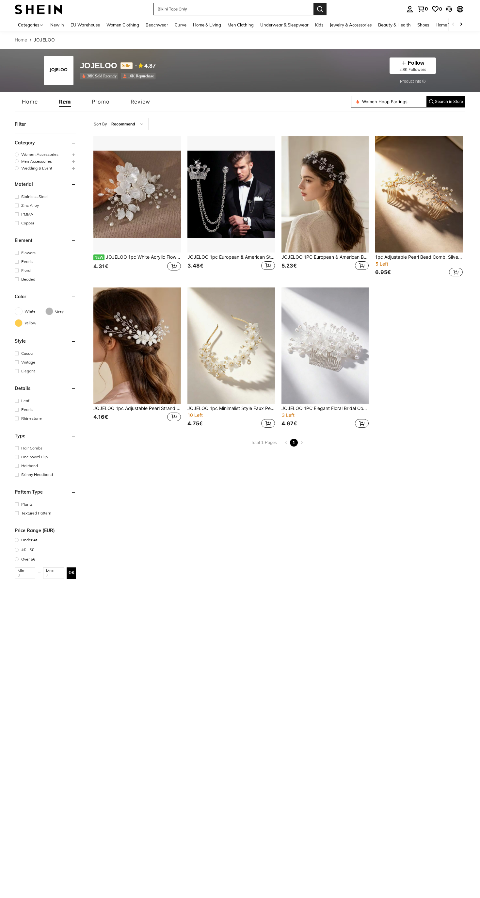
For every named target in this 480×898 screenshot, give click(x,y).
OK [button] (71, 572)
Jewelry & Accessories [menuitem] (351, 24)
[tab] (30, 101)
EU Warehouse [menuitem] (85, 24)
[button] (449, 9)
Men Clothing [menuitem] (241, 24)
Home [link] (21, 39)
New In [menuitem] (57, 24)
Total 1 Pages (264, 442)
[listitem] (100, 76)
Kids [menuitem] (319, 24)
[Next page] (302, 443)
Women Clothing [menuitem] (122, 24)
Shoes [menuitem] (423, 24)
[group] (45, 154)
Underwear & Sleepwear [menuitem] (284, 24)
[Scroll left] (453, 24)
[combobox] (119, 124)
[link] (422, 9)
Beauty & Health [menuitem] (394, 24)
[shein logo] (38, 9)
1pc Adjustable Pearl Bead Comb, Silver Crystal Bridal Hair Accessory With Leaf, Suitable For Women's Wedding (419, 257)
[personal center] (410, 9)
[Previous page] (286, 443)
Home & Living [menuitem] (207, 24)
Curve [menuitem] (180, 24)
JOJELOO (98, 66)
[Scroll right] (461, 24)
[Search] (320, 9)
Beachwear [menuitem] (157, 24)
